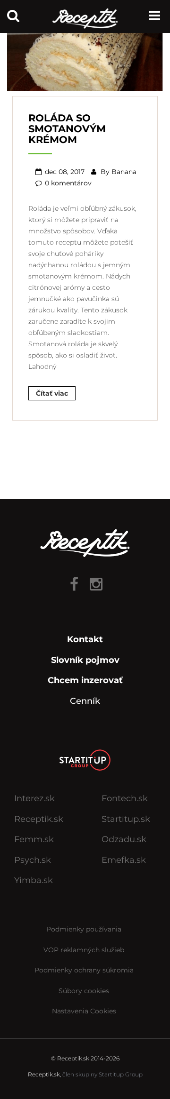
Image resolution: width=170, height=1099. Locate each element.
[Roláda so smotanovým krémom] (85, 58)
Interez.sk (34, 798)
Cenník (85, 701)
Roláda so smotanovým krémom (67, 128)
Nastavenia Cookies (84, 1011)
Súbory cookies (84, 991)
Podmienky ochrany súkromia (84, 970)
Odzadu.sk (124, 839)
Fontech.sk (125, 798)
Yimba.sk (33, 880)
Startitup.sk (126, 819)
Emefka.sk (124, 860)
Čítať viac (52, 393)
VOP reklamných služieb (83, 950)
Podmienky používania (83, 929)
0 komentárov (68, 183)
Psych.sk (32, 860)
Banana (123, 171)
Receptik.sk (38, 819)
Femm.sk (34, 839)
